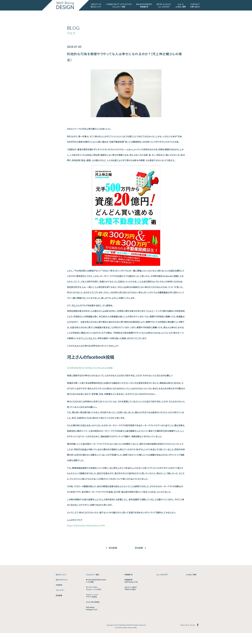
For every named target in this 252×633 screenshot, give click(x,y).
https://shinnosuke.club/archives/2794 (86, 525)
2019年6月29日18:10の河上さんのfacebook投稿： (90, 367)
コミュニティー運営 (92, 574)
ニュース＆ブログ (162, 574)
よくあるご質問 (191, 574)
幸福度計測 (129, 574)
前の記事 (113, 547)
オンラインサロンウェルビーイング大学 (93, 588)
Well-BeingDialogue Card (91, 608)
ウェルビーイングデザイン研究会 (92, 595)
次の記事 (139, 547)
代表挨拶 (59, 585)
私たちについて (61, 574)
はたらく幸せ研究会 (92, 602)
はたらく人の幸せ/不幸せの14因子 (131, 588)
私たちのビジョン (62, 579)
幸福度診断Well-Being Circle (131, 580)
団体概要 (59, 595)
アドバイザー (60, 590)
